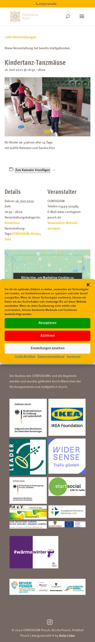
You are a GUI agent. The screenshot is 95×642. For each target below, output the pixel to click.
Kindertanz (12, 223)
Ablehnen (47, 336)
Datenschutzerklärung (51, 356)
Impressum (73, 356)
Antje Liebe (67, 635)
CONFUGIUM (20, 233)
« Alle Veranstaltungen (20, 37)
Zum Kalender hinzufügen (32, 170)
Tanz (8, 239)
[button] (88, 284)
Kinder (35, 233)
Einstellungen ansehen (48, 348)
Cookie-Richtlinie (25, 356)
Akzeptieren (47, 323)
